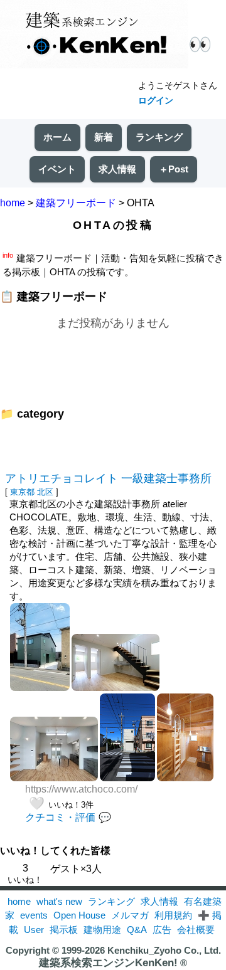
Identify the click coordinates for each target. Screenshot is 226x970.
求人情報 (117, 169)
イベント (57, 169)
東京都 (22, 492)
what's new (59, 901)
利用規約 (173, 915)
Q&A (137, 929)
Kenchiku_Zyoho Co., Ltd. (164, 950)
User (34, 929)
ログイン (155, 100)
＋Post (173, 169)
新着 (103, 137)
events (34, 915)
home (12, 203)
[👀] (94, 35)
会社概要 (196, 929)
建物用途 (102, 929)
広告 (162, 929)
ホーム (57, 137)
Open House (79, 915)
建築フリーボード (76, 203)
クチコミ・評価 (60, 817)
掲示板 (64, 929)
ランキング (159, 137)
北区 (45, 492)
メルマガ (130, 915)
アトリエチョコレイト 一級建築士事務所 (108, 478)
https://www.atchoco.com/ (81, 789)
